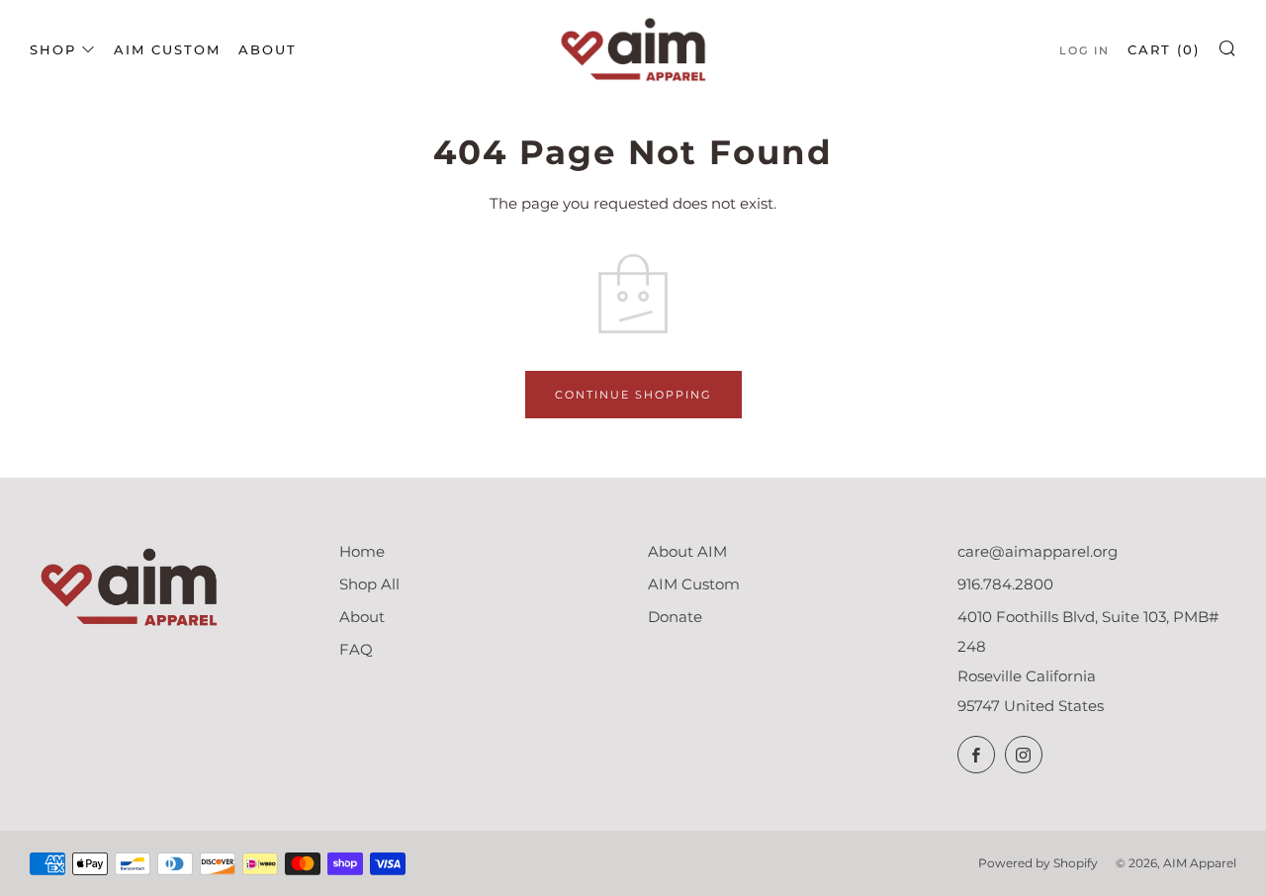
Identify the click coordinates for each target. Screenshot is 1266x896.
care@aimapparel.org (1037, 551)
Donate (675, 616)
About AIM (687, 551)
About (267, 49)
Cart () (1164, 49)
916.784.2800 (1005, 584)
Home (362, 551)
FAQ (356, 649)
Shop (53, 49)
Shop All (369, 584)
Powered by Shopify (1038, 862)
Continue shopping (633, 395)
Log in (1084, 50)
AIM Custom (167, 49)
